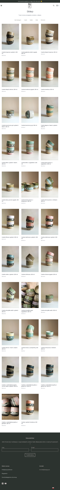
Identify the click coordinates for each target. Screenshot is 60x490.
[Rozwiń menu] (1, 5)
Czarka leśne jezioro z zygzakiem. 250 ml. (46, 163)
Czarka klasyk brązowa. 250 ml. (49, 52)
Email (33, 447)
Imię (3, 447)
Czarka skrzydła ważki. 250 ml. (49, 310)
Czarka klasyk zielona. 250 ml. (9, 89)
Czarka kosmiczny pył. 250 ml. (29, 125)
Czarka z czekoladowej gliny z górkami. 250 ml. (9, 423)
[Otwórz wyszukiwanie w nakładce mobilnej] (53, 5)
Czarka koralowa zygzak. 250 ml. (29, 89)
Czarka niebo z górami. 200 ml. (10, 274)
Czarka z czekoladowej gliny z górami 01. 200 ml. (29, 385)
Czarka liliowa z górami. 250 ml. (10, 237)
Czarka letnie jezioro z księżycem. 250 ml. (27, 200)
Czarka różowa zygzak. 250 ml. (49, 274)
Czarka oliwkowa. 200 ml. (28, 274)
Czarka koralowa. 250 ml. (47, 89)
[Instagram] (3, 483)
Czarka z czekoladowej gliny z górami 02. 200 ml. (49, 385)
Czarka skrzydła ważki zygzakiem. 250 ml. (27, 311)
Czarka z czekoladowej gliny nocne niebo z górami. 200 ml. (10, 385)
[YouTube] (5, 483)
